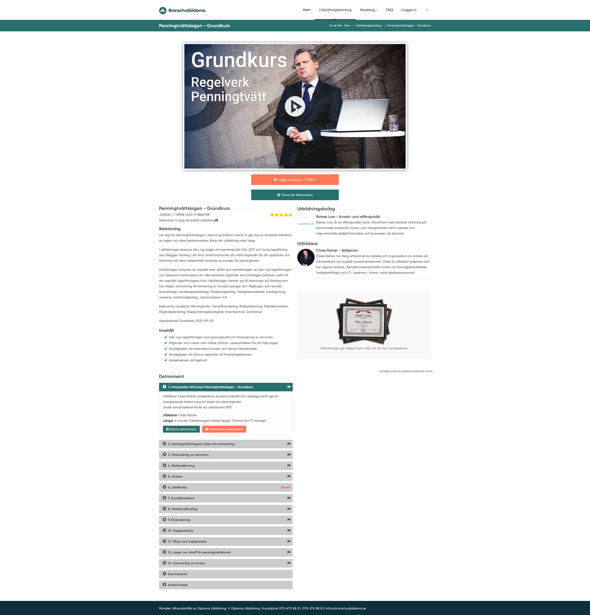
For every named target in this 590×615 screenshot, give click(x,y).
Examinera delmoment (226, 429)
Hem (307, 10)
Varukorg (367, 10)
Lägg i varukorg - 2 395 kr (296, 179)
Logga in (408, 10)
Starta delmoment (183, 429)
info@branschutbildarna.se (346, 608)
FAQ (389, 10)
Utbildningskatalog (335, 10)
